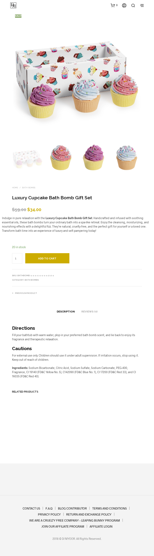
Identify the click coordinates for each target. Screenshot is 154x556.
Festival (17, 437)
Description (66, 311)
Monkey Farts (54, 437)
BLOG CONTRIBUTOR (72, 508)
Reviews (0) (89, 311)
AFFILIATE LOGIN (101, 526)
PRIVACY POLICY (49, 514)
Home (15, 187)
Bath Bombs (28, 187)
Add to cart (21, 445)
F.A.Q (49, 508)
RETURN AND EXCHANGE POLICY (88, 514)
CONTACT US (31, 508)
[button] (114, 5)
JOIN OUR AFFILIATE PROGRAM (63, 526)
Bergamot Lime (88, 437)
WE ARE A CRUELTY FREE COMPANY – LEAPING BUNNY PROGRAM (74, 520)
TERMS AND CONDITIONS (109, 508)
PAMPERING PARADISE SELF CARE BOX (122, 434)
